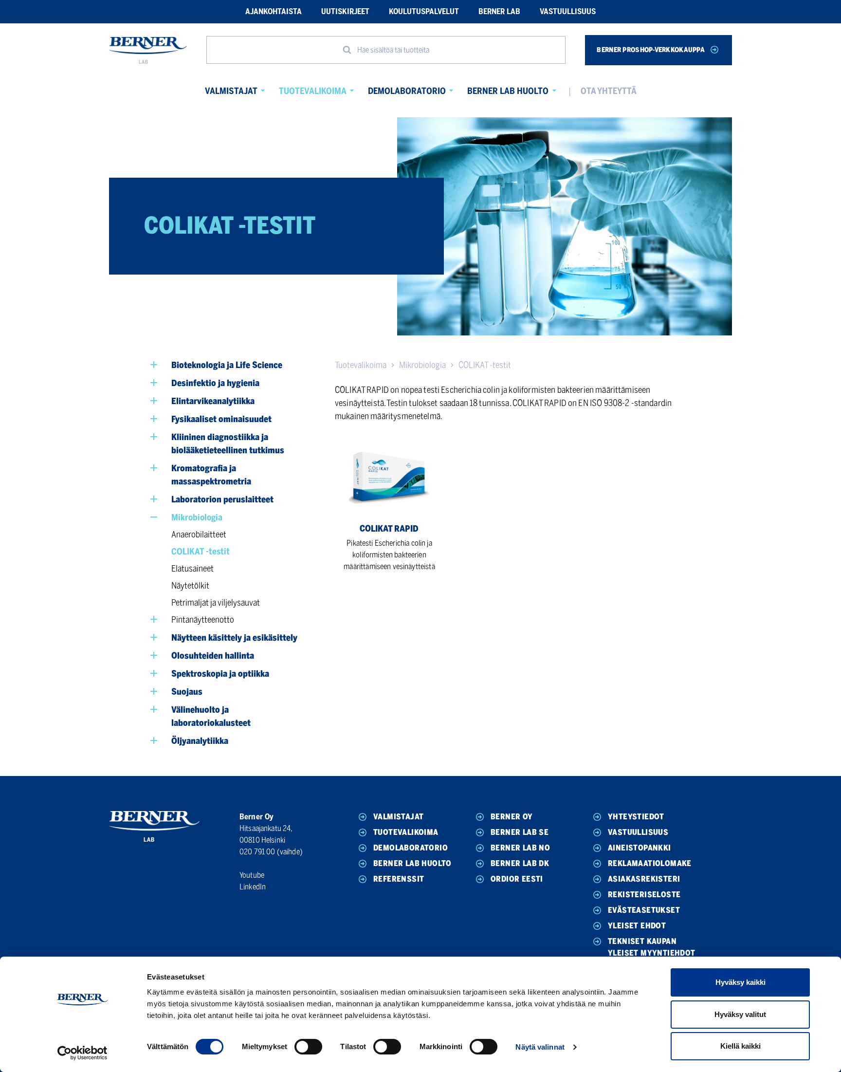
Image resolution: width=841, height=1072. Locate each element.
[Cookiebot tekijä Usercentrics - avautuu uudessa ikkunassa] (82, 1053)
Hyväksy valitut (740, 1014)
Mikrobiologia (422, 365)
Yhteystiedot (636, 816)
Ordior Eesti (517, 879)
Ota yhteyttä (609, 91)
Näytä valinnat (539, 1047)
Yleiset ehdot (637, 925)
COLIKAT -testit (484, 365)
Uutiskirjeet (345, 11)
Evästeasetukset (644, 910)
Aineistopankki (639, 847)
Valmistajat (231, 91)
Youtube (251, 875)
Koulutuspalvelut (424, 11)
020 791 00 (257, 851)
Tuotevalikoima (313, 91)
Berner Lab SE (519, 832)
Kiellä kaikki (740, 1046)
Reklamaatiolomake (650, 863)
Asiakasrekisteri (644, 879)
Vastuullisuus (568, 11)
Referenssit (398, 879)
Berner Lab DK (520, 863)
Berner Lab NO (520, 847)
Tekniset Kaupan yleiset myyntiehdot (651, 947)
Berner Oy (512, 816)
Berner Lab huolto (507, 91)
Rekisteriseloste (644, 894)
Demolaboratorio (407, 91)
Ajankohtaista (273, 11)
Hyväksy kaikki (740, 982)
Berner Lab (499, 11)
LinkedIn (252, 886)
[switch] (308, 1046)
